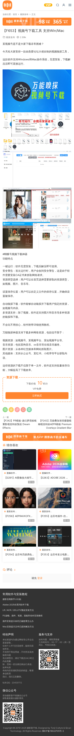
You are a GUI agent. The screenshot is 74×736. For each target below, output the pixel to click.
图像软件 (11, 473)
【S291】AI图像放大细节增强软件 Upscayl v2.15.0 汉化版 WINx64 (19, 477)
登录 (40, 578)
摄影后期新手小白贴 (12, 599)
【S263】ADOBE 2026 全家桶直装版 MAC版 (54, 477)
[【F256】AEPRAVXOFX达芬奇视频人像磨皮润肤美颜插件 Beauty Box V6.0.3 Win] (19, 498)
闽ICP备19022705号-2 (53, 731)
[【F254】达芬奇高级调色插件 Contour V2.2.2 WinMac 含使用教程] (19, 536)
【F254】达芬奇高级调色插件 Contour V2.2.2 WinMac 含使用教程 (19, 554)
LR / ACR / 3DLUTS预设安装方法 (18, 610)
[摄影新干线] (7, 5)
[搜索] (57, 5)
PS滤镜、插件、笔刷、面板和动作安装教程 (23, 615)
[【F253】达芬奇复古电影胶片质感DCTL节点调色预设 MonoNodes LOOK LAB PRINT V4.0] (54, 536)
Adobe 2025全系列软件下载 (16, 604)
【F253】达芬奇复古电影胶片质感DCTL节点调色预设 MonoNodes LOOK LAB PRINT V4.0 (55, 554)
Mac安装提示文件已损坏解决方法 (18, 626)
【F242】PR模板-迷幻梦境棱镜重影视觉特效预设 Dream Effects (19, 424)
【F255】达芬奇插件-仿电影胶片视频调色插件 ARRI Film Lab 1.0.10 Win (54, 516)
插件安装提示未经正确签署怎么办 (18, 621)
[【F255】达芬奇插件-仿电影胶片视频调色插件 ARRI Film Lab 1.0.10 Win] (54, 498)
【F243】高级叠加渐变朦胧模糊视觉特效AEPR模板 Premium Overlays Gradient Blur (54, 424)
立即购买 (37, 395)
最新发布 (10, 37)
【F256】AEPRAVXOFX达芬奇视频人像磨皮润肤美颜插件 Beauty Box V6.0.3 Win (19, 516)
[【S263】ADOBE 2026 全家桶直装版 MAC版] (54, 459)
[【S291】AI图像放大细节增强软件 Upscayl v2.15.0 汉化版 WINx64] (19, 459)
